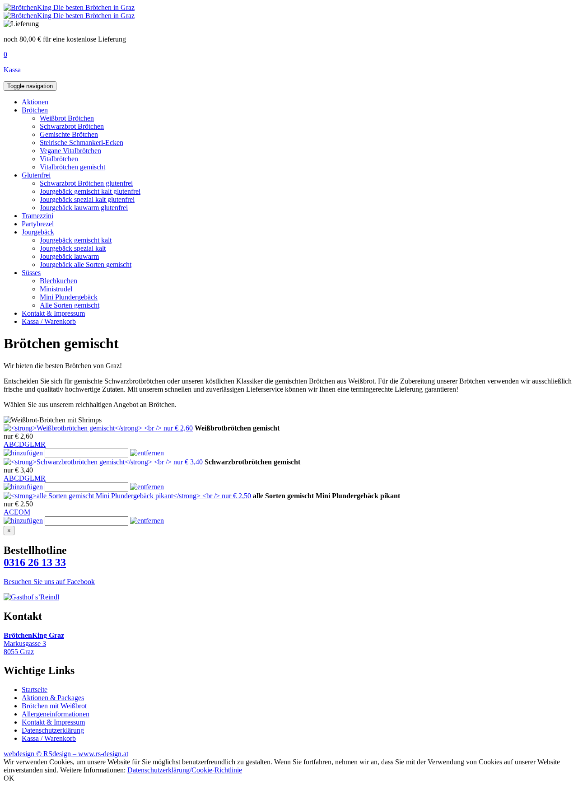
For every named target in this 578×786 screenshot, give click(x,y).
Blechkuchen (58, 281)
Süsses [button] (31, 272)
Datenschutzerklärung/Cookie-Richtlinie (184, 770)
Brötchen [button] (35, 110)
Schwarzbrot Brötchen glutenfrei (86, 183)
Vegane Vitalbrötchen (70, 150)
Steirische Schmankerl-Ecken (81, 142)
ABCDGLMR (25, 444)
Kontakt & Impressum (53, 313)
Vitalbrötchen (59, 159)
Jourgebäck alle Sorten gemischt (85, 264)
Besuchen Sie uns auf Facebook (49, 581)
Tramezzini (37, 216)
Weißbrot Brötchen (67, 118)
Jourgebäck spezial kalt (73, 248)
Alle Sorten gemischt (69, 305)
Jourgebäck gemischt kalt (76, 240)
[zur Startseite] (69, 7)
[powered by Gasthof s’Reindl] (31, 597)
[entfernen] (147, 453)
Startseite (34, 689)
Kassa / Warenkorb (49, 321)
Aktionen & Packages (53, 698)
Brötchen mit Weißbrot (54, 706)
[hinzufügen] (23, 453)
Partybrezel (38, 224)
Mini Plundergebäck (69, 297)
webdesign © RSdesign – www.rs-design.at (66, 754)
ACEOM (17, 512)
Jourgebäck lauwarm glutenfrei (84, 207)
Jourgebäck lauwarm (69, 256)
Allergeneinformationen (55, 714)
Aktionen (35, 102)
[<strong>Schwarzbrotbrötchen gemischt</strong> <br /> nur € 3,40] (103, 462)
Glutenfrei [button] (36, 175)
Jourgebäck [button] (38, 232)
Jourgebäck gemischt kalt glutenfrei (90, 191)
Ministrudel (56, 289)
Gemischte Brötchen (69, 134)
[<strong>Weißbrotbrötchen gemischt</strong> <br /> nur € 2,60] (98, 428)
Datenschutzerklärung (53, 730)
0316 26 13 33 (35, 562)
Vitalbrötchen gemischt (72, 167)
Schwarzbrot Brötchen (72, 126)
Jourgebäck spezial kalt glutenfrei (87, 199)
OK (9, 778)
